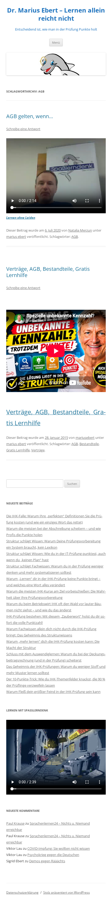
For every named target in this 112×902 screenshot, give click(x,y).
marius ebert (16, 236)
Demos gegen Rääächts (47, 861)
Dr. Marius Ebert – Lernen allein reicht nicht (56, 14)
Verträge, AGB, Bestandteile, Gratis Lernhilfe (48, 272)
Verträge (38, 450)
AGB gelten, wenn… (29, 116)
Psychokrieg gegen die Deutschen (53, 854)
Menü (56, 42)
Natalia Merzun (80, 230)
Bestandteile (89, 443)
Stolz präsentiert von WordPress (66, 892)
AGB (74, 236)
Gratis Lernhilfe (18, 450)
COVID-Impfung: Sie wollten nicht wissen (58, 848)
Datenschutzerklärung (22, 892)
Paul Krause (15, 823)
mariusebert (85, 437)
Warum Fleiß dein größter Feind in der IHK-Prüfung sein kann (53, 691)
